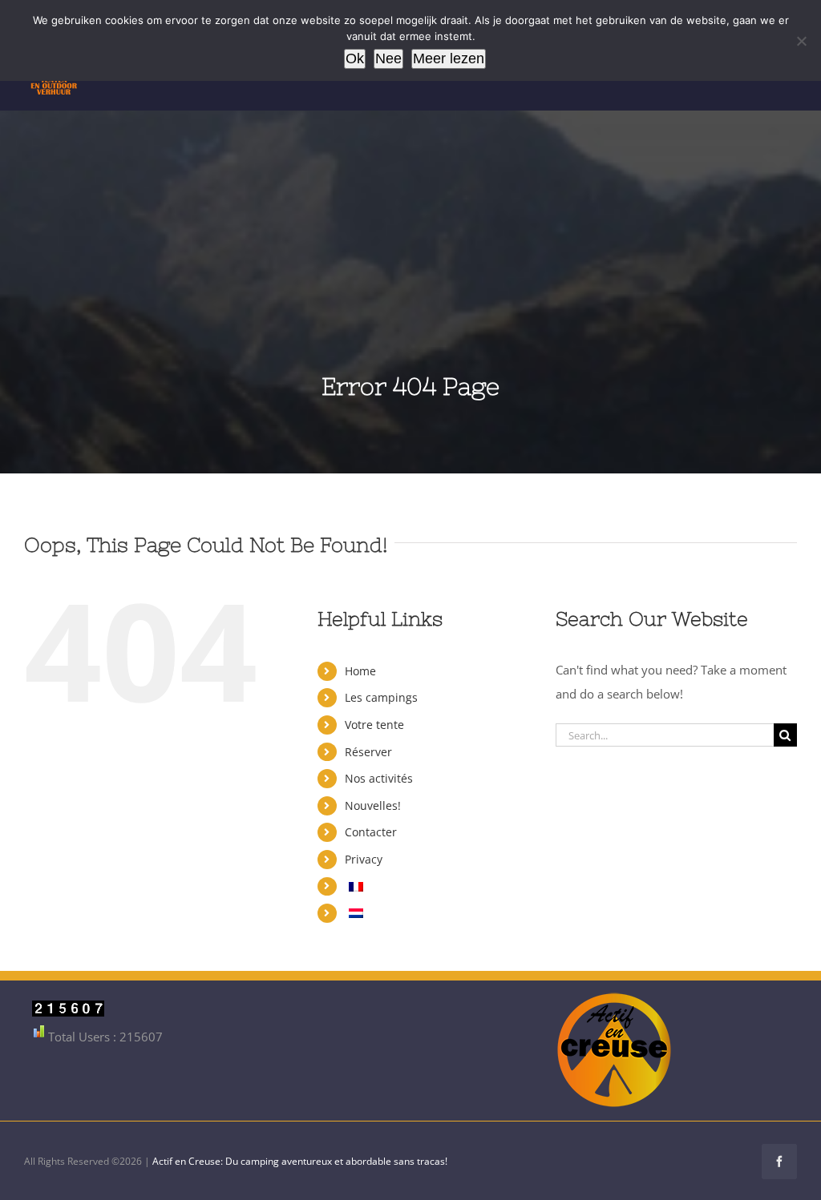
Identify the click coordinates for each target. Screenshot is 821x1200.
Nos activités (379, 778)
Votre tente (374, 724)
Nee (388, 58)
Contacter (371, 832)
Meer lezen (448, 58)
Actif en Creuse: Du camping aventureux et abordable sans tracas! (299, 1161)
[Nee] (801, 41)
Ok (355, 58)
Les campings (381, 697)
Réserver (368, 751)
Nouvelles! (373, 805)
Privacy (363, 859)
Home (360, 671)
